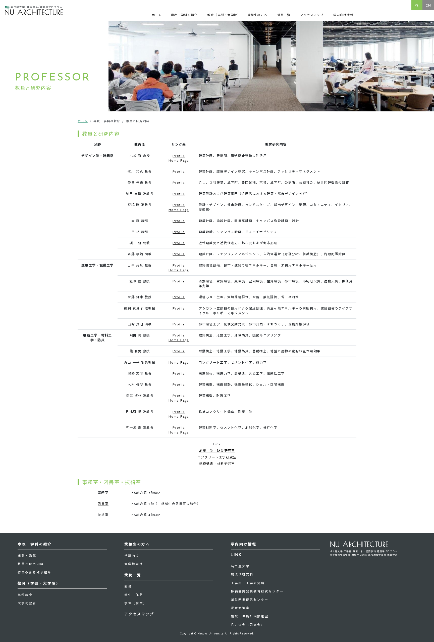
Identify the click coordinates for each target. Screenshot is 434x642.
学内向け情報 (243, 543)
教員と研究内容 (31, 564)
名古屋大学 (240, 566)
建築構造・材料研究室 (217, 463)
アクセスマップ (139, 613)
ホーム (83, 121)
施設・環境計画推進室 (249, 616)
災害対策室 (240, 608)
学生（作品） (135, 595)
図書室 (103, 503)
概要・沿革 (27, 555)
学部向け (131, 555)
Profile (179, 155)
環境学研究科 (242, 574)
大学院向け (133, 564)
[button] (186, 14)
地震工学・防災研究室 (217, 450)
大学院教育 (27, 603)
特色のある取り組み (34, 572)
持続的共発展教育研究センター (257, 591)
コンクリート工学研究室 (217, 457)
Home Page (179, 160)
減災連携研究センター (249, 599)
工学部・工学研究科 (248, 583)
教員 (128, 586)
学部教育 (25, 595)
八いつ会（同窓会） (248, 625)
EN (428, 5)
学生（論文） (135, 603)
